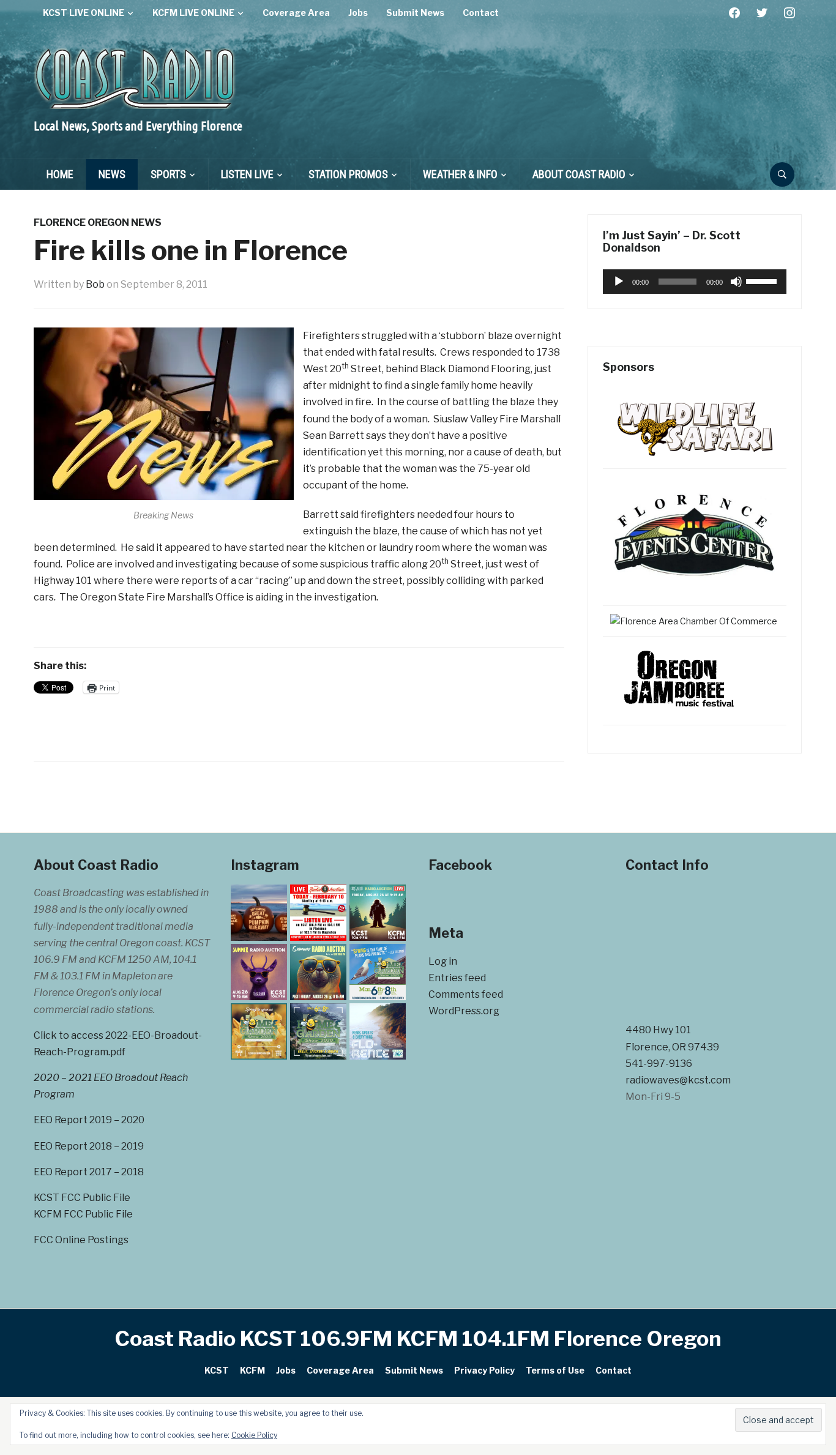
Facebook (460, 865)
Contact (481, 12)
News (112, 174)
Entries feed (457, 978)
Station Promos (348, 174)
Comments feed (465, 994)
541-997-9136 (658, 1063)
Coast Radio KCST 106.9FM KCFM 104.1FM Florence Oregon (418, 1338)
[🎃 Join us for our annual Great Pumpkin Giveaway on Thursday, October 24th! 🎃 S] (259, 913)
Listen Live (247, 174)
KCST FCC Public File (82, 1197)
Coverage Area (296, 12)
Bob (95, 284)
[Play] (619, 281)
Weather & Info (460, 174)
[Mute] (736, 281)
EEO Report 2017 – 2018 (89, 1172)
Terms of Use (555, 1370)
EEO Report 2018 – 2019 (89, 1146)
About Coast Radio (578, 174)
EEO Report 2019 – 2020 (89, 1120)
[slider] (763, 280)
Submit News (415, 12)
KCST (216, 1370)
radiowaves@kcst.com (678, 1080)
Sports (168, 174)
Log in (442, 961)
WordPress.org (463, 1011)
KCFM (252, 1370)
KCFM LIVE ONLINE (193, 12)
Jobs (358, 12)
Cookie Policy (254, 1435)
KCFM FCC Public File (83, 1214)
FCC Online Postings (81, 1240)
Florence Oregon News (98, 222)
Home (60, 174)
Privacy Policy (484, 1370)
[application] (694, 281)
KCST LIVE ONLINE (83, 12)
